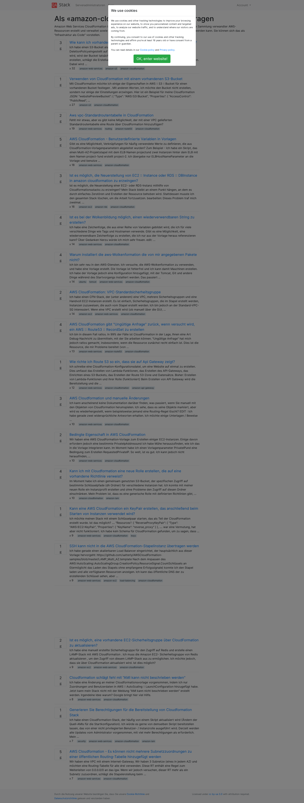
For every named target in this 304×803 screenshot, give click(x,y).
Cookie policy (147, 50)
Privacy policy (167, 50)
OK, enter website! (152, 59)
